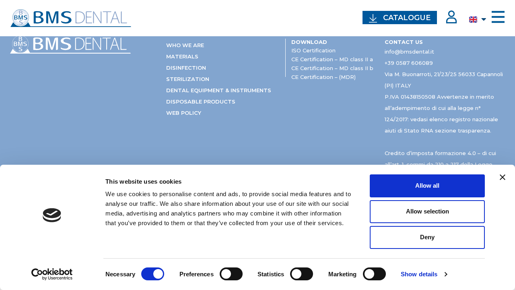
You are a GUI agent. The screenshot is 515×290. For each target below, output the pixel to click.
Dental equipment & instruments (218, 90)
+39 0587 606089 (409, 63)
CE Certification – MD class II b (332, 68)
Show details (419, 274)
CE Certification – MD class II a (332, 59)
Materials (182, 56)
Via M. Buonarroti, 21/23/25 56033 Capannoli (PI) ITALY (444, 80)
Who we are (185, 45)
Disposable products (200, 101)
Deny (427, 237)
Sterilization (187, 79)
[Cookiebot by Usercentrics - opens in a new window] (52, 274)
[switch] (231, 273)
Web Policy (183, 113)
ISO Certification (313, 50)
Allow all (427, 185)
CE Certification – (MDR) (323, 77)
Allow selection (427, 211)
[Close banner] (502, 177)
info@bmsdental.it (409, 51)
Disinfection (186, 67)
